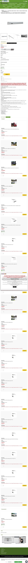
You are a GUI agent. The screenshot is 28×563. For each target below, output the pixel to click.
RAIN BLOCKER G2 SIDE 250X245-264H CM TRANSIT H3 (8, 458)
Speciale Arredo (5, 4)
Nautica (4, 6)
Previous (1, 36)
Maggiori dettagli (4, 53)
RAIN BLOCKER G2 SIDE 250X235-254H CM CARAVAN (8, 496)
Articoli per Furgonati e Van (23, 3)
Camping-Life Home (4, 3)
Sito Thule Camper (4, 532)
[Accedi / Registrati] (25, 1)
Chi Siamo (2, 548)
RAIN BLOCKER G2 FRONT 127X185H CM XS (6, 186)
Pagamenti (2, 550)
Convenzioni (23, 6)
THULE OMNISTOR (3, 58)
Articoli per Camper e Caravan (13, 3)
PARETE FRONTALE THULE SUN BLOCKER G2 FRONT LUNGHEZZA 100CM (10, 205)
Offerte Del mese (9, 6)
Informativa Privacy (3, 553)
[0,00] (26, 1)
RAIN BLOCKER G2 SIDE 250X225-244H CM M (7, 380)
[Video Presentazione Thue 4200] (8, 539)
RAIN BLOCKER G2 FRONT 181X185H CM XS (6, 322)
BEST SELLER (19, 4)
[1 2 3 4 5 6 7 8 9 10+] (2, 74)
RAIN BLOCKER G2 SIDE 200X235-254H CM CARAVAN (8, 476)
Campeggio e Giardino (12, 4)
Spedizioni (2, 551)
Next (26, 36)
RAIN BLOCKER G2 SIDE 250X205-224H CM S (7, 361)
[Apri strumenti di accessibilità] (26, 561)
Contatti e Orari (3, 549)
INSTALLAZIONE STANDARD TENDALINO (6, 519)
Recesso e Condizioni (4, 552)
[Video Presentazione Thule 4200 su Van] (20, 539)
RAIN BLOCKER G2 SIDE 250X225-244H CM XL (7, 419)
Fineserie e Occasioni (17, 6)
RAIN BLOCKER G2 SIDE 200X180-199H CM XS (7, 244)
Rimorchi (24, 4)
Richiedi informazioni (4, 81)
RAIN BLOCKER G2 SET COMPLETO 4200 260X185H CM (8, 148)
